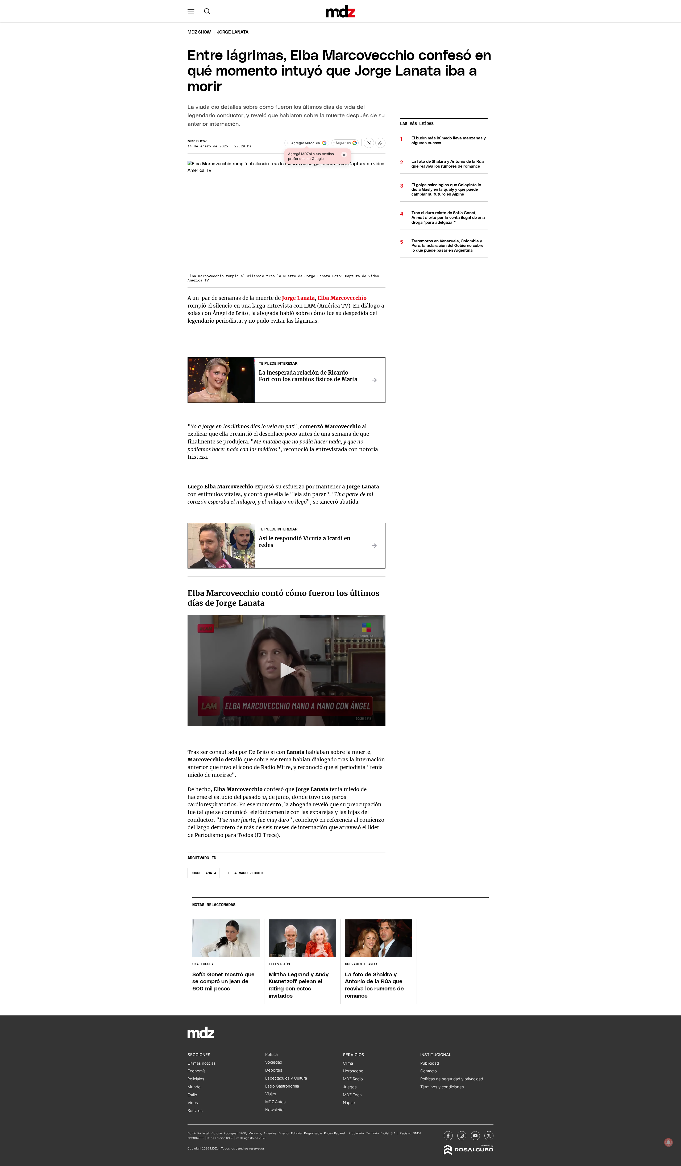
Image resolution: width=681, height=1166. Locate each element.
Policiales (196, 1079)
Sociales (195, 1110)
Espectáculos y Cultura (286, 1078)
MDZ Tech (352, 1095)
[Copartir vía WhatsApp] (369, 143)
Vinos (193, 1102)
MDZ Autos (275, 1101)
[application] (286, 670)
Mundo (194, 1087)
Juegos (350, 1087)
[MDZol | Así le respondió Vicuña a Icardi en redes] (374, 546)
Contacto (428, 1071)
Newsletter (275, 1109)
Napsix (349, 1102)
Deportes (273, 1070)
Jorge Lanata (203, 873)
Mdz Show (199, 32)
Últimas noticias (202, 1063)
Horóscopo (353, 1071)
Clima (348, 1063)
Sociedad (273, 1062)
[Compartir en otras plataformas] (380, 143)
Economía (197, 1071)
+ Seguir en (342, 143)
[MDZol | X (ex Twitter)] (489, 1135)
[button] (191, 11)
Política (271, 1054)
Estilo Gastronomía (282, 1086)
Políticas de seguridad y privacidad (451, 1079)
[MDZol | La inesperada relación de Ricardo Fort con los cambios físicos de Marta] (374, 380)
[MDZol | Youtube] (475, 1135)
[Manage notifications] (668, 1142)
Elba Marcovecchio (246, 873)
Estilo (192, 1095)
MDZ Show (197, 141)
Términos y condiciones (442, 1087)
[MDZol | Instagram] (462, 1135)
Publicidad (429, 1063)
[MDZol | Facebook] (448, 1135)
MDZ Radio (353, 1079)
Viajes (270, 1094)
